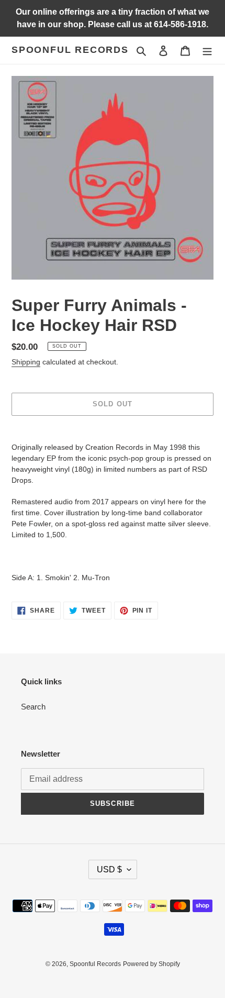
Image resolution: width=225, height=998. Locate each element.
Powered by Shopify (151, 964)
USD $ (109, 869)
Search (33, 706)
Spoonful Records (70, 50)
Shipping (26, 362)
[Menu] (207, 50)
